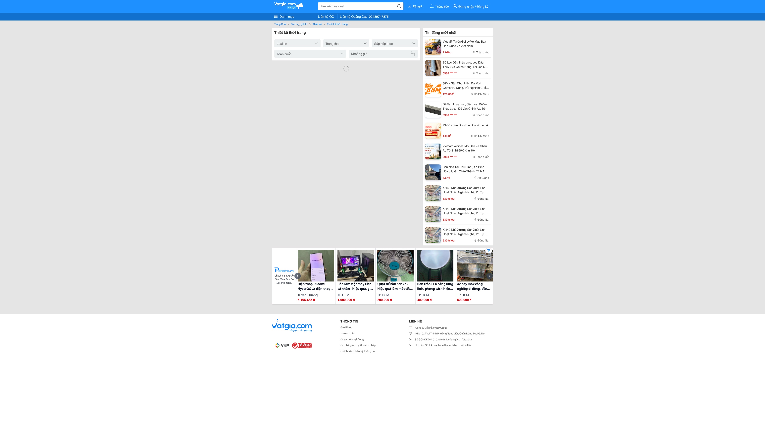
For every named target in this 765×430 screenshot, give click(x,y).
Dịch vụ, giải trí (299, 24)
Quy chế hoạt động (352, 339)
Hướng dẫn (347, 333)
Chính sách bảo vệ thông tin (357, 351)
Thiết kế (317, 24)
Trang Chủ (280, 24)
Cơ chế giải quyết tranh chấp (358, 345)
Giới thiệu (346, 327)
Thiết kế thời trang (337, 24)
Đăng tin (418, 6)
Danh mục (286, 16)
